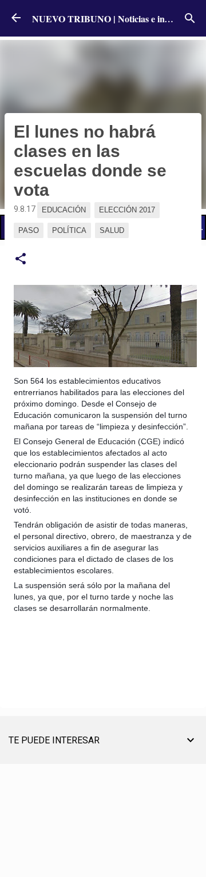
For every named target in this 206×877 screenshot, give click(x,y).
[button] (20, 259)
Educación (64, 210)
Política (69, 230)
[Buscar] (190, 18)
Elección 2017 (127, 210)
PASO (28, 230)
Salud (112, 230)
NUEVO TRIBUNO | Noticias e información (118, 18)
